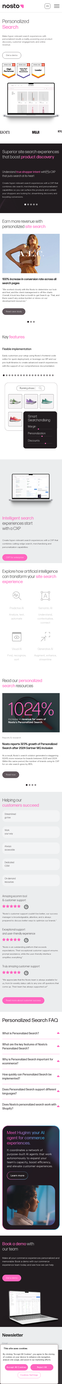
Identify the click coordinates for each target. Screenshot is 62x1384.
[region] (29, 1364)
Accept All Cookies (16, 1367)
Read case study (14, 311)
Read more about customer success (23, 1000)
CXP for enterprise (15, 557)
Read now (11, 774)
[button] (47, 6)
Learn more (17, 1175)
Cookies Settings (29, 1375)
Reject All (42, 1367)
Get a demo (12, 55)
